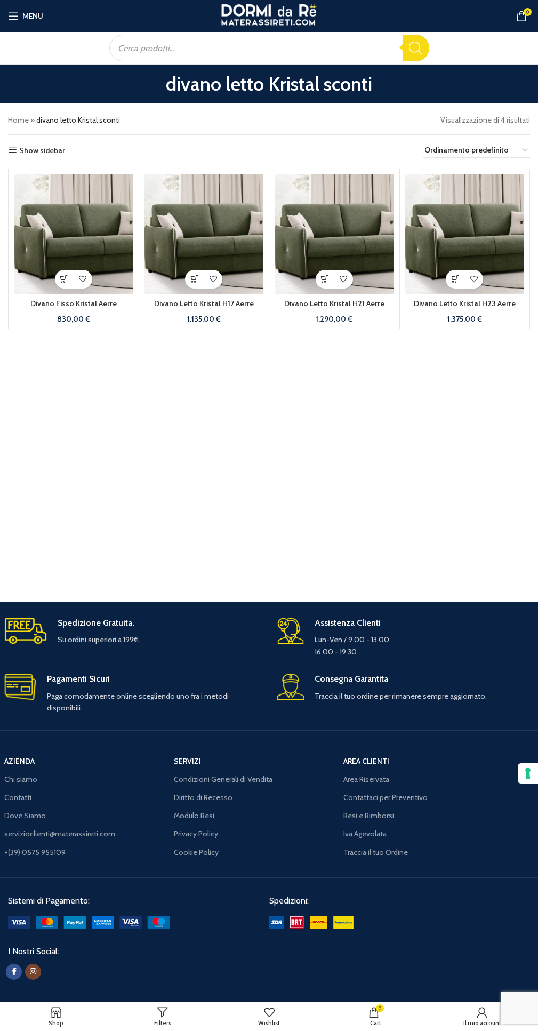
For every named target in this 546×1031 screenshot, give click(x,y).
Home (18, 120)
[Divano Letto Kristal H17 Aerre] (204, 234)
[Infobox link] (132, 632)
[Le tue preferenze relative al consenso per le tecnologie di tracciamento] (528, 773)
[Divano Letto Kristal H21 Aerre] (334, 234)
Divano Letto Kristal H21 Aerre (334, 303)
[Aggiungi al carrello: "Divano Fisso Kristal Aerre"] (64, 279)
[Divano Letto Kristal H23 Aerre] (465, 234)
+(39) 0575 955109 (35, 852)
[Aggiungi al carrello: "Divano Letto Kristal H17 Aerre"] (194, 279)
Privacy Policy (196, 833)
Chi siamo (20, 779)
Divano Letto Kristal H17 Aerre (204, 303)
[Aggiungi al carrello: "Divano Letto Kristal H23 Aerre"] (455, 279)
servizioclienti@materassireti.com (59, 833)
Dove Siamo (25, 815)
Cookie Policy (196, 852)
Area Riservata (366, 779)
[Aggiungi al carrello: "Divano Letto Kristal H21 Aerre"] (325, 279)
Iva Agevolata (365, 833)
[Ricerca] (416, 48)
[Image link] (89, 921)
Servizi (187, 761)
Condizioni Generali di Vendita (223, 779)
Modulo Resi (194, 815)
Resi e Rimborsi (368, 815)
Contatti (17, 797)
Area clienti (366, 761)
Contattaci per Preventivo (385, 797)
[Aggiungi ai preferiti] (83, 279)
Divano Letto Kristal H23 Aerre (465, 303)
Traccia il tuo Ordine (375, 852)
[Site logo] (269, 15)
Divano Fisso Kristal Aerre (73, 303)
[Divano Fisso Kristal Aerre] (73, 234)
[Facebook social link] (14, 972)
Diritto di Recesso (203, 797)
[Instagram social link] (33, 972)
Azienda (19, 761)
